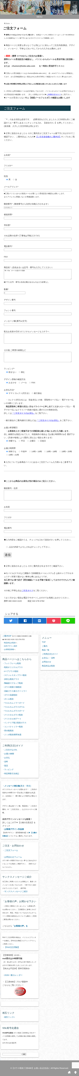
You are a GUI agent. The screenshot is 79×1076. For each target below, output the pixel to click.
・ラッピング (7, 770)
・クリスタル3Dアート (11, 719)
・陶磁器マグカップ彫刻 (12, 683)
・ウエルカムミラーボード (13, 703)
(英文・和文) (16, 786)
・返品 (5, 766)
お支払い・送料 (48, 658)
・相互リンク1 (8, 1017)
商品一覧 (45, 650)
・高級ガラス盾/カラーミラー (14, 691)
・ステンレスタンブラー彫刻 (14, 675)
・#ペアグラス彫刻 (10, 671)
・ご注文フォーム (10, 850)
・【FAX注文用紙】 (11, 947)
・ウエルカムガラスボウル (13, 707)
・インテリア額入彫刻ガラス (14, 723)
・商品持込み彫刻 (9, 643)
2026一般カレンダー (13, 975)
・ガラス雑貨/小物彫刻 (11, 687)
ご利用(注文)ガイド (54, 94)
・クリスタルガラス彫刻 (12, 715)
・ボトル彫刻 (7, 699)
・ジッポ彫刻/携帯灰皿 (11, 735)
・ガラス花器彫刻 (9, 695)
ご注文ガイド (27, 590)
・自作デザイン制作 (9, 646)
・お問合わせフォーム (12, 857)
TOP (44, 642)
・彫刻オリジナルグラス (12, 667)
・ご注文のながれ (9, 750)
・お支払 (6, 758)
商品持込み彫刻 (48, 666)
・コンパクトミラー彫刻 (12, 727)
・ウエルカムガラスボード (13, 711)
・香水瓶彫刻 (7, 731)
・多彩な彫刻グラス (10, 679)
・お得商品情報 (8, 649)
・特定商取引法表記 (10, 774)
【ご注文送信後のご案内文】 (48, 137)
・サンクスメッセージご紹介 (15, 891)
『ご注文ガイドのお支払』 (23, 413)
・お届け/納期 (8, 754)
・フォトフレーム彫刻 (11, 663)
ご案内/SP (6, 636)
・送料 (5, 762)
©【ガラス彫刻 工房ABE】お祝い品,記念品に (30, 1068)
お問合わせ (46, 662)
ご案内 (44, 646)
